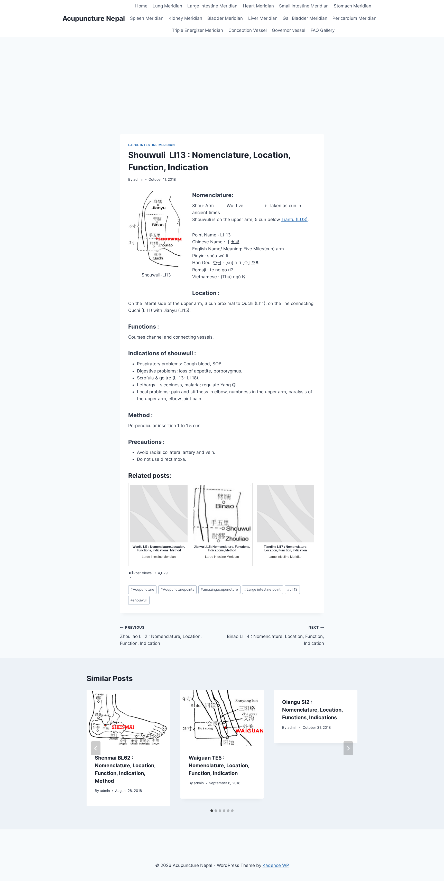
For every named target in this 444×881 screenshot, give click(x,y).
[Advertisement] (222, 75)
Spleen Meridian (146, 18)
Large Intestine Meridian (212, 5)
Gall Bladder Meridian (305, 18)
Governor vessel (288, 30)
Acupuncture (142, 589)
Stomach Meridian (352, 5)
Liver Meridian (263, 18)
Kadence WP (276, 865)
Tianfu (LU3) (294, 219)
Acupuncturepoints (177, 589)
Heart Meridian (258, 5)
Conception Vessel (247, 30)
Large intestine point (262, 589)
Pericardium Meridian (354, 18)
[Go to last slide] (95, 748)
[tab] (211, 810)
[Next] (348, 748)
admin (138, 179)
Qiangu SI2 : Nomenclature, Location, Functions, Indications (312, 710)
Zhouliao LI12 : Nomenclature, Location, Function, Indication (161, 635)
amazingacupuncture (219, 589)
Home (141, 5)
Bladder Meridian (225, 18)
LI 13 (292, 589)
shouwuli (139, 600)
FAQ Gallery (323, 30)
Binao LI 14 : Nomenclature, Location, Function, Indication (275, 635)
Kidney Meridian (185, 18)
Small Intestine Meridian (304, 5)
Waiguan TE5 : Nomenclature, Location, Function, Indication (219, 765)
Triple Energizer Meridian (197, 30)
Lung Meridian (167, 5)
